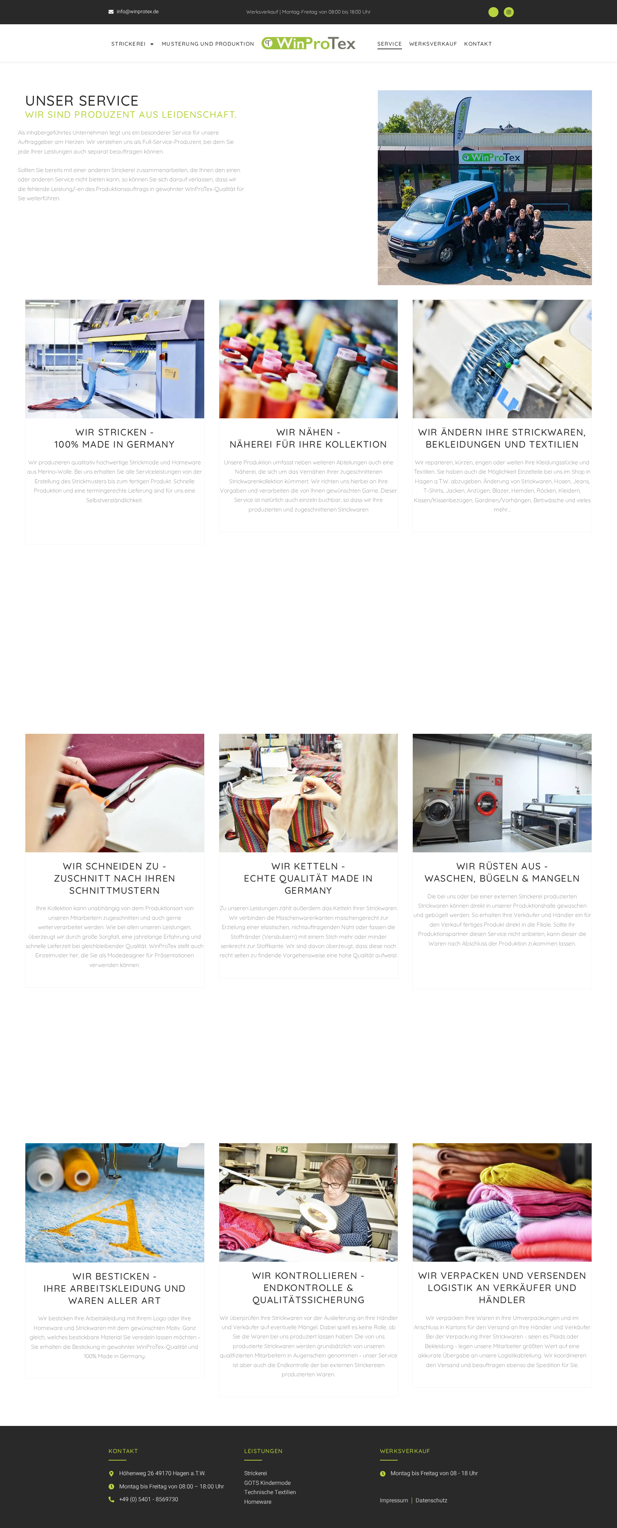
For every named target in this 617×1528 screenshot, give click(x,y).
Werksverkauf (433, 43)
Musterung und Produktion (208, 43)
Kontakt (478, 43)
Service (389, 43)
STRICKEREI (128, 43)
